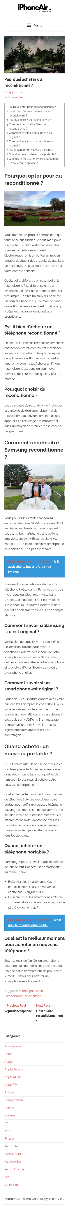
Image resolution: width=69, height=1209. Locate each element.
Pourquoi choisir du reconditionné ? (30, 119)
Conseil (9, 1108)
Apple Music (12, 1077)
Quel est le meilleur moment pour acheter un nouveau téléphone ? (34, 161)
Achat (8, 1054)
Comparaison (13, 1100)
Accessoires (12, 1046)
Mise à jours (12, 1154)
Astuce (9, 1092)
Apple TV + (11, 1084)
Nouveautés (15, 97)
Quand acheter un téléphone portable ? (32, 154)
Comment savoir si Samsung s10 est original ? (31, 135)
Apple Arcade (13, 1069)
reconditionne (13, 996)
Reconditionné (14, 1169)
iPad (7, 1131)
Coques (9, 1115)
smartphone (32, 996)
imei (24, 991)
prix (41, 991)
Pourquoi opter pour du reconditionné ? (32, 106)
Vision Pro (11, 1185)
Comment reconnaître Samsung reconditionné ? (28, 126)
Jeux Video (11, 1146)
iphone (33, 991)
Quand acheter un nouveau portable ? (31, 149)
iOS (6, 1123)
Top (7, 1177)
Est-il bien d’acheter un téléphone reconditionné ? (29, 113)
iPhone (9, 1138)
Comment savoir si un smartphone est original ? (32, 143)
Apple (8, 1061)
